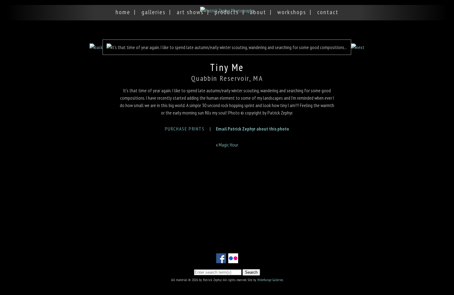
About (258, 12)
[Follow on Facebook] (221, 259)
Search (251, 272)
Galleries (153, 12)
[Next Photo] (357, 47)
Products (227, 12)
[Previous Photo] (96, 47)
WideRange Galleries (270, 279)
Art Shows (190, 12)
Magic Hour (228, 145)
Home (123, 12)
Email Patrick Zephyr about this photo (252, 129)
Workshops (291, 12)
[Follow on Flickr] (233, 259)
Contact (327, 12)
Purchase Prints (185, 129)
